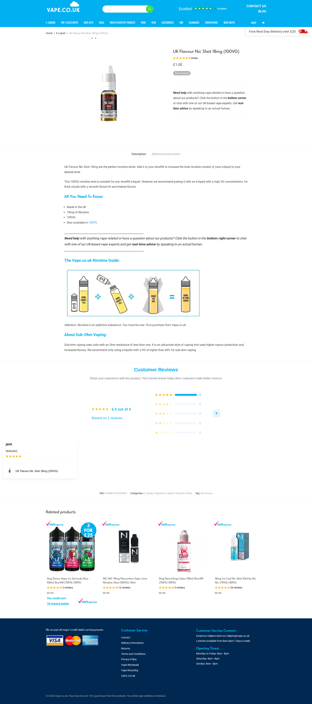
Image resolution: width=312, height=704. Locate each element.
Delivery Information (132, 642)
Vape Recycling (129, 670)
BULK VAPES (229, 22)
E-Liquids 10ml (172, 493)
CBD (181, 22)
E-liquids (158, 493)
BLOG (262, 11)
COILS (101, 22)
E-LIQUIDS (50, 22)
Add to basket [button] (109, 592)
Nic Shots (186, 493)
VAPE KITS (88, 22)
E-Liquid (60, 33)
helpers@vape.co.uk (238, 635)
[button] (149, 9)
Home (49, 33)
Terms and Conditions (133, 653)
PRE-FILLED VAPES (69, 22)
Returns (125, 648)
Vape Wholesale (130, 664)
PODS (143, 22)
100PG (92, 222)
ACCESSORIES (168, 22)
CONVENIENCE (211, 22)
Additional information (166, 154)
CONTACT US (256, 6)
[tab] (139, 154)
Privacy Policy (129, 659)
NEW (153, 22)
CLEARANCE (194, 22)
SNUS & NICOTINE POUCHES (122, 22)
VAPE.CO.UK (128, 675)
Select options (54, 603)
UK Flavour (206, 493)
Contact (125, 637)
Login (253, 22)
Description (139, 154)
